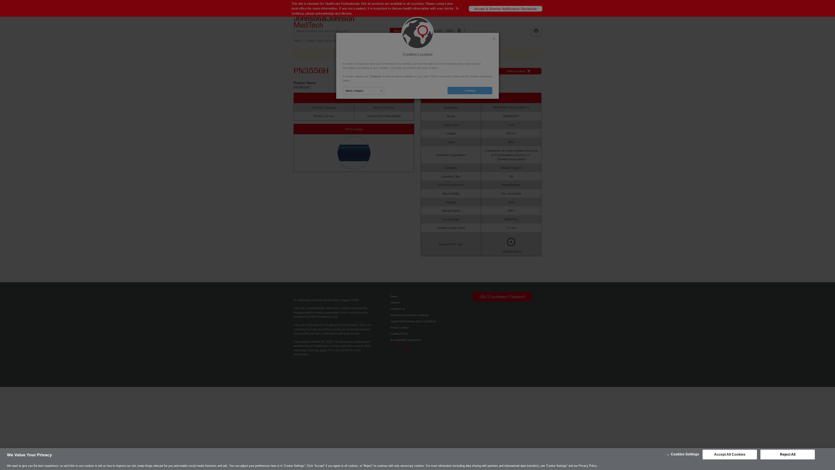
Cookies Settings (685, 454)
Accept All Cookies (729, 454)
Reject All (787, 454)
